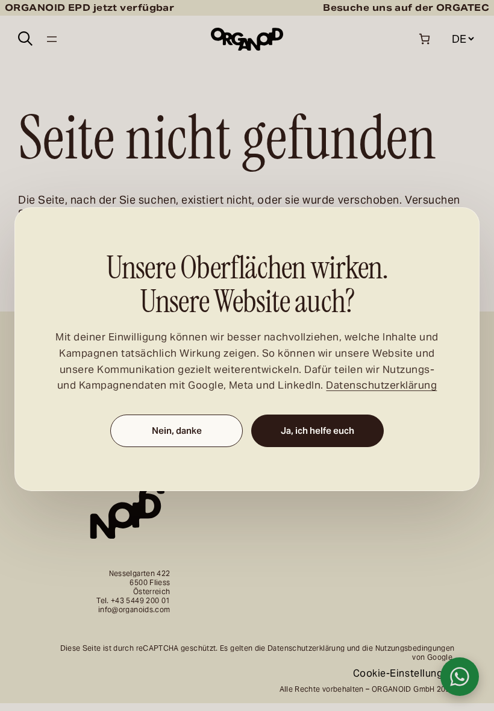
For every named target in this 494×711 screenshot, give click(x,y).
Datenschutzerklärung (381, 386)
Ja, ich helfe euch (317, 431)
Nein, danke (177, 431)
